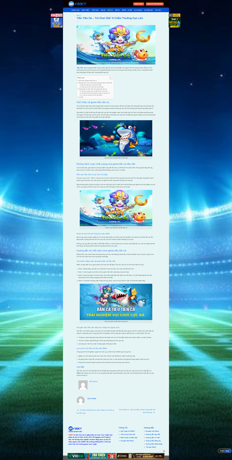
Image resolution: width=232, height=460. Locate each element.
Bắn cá (110, 10)
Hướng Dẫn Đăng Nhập (154, 444)
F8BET (70, 435)
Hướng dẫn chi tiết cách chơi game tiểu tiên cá (93, 89)
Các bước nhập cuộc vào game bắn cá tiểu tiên (94, 91)
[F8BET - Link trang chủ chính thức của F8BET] (77, 4)
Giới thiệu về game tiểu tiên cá (88, 80)
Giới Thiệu (85, 10)
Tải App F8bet (151, 447)
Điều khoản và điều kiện (129, 437)
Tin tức (158, 10)
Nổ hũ (117, 10)
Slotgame (138, 10)
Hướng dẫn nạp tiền (153, 434)
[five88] (174, 15)
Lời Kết (81, 97)
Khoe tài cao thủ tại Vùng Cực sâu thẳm (93, 87)
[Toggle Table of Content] (110, 77)
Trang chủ (75, 10)
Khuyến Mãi (148, 10)
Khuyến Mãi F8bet (127, 441)
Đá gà (103, 10)
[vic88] (92, 456)
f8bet (79, 373)
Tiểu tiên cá (81, 68)
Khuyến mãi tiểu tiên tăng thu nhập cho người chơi (96, 93)
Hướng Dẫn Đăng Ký (153, 441)
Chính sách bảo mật (128, 434)
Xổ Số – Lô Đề (127, 10)
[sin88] (57, 15)
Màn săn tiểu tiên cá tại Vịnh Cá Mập (91, 85)
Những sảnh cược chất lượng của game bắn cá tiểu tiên (95, 83)
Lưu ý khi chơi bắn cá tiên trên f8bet (92, 95)
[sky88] (57, 23)
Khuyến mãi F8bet (152, 431)
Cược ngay (225, 451)
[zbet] (174, 23)
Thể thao (95, 10)
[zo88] (140, 456)
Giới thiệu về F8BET (128, 431)
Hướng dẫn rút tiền (153, 437)
